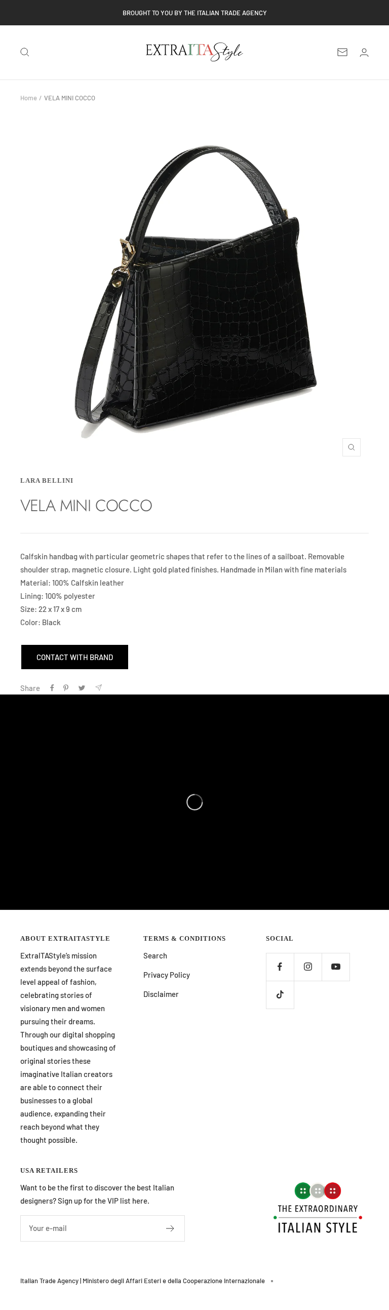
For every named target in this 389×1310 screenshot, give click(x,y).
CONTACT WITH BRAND (74, 657)
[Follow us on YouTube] (335, 967)
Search (155, 955)
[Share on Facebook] (52, 687)
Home (28, 98)
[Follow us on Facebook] (280, 967)
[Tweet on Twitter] (81, 687)
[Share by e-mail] (98, 687)
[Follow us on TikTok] (280, 995)
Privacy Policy (166, 974)
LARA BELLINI (46, 480)
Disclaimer (161, 993)
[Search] (24, 52)
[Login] (364, 52)
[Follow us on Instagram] (308, 967)
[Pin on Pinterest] (65, 687)
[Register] (170, 1228)
